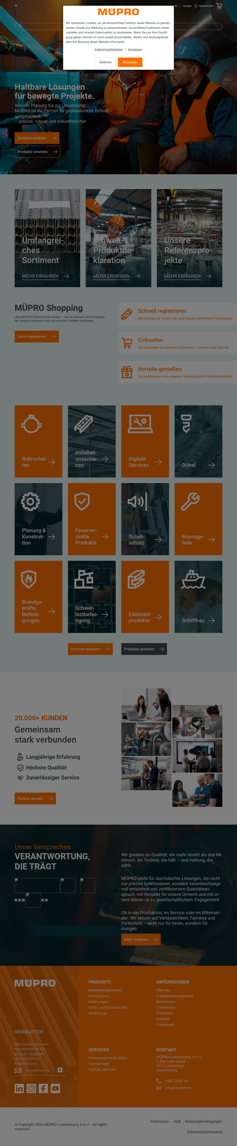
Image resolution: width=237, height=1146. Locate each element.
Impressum (135, 49)
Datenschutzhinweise (109, 49)
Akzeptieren (130, 62)
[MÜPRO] (118, 12)
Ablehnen (105, 62)
